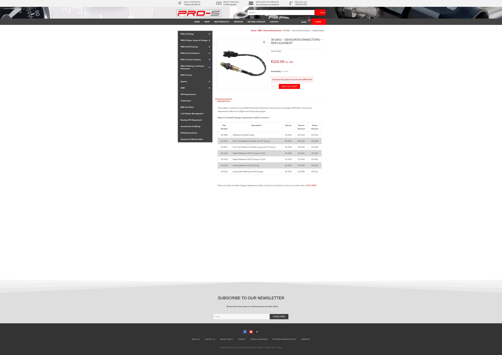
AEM (195, 87)
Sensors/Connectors (272, 30)
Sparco (195, 81)
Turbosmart (186, 101)
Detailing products (189, 133)
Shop (207, 22)
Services (238, 22)
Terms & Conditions (258, 339)
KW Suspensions (188, 94)
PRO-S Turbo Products (195, 59)
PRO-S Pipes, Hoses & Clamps (195, 40)
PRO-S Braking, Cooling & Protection (195, 67)
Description (223, 101)
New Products (221, 22)
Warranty (305, 339)
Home (197, 22)
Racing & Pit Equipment (191, 120)
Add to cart (289, 86)
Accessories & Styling (190, 126)
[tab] (223, 101)
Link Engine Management (192, 113)
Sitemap (241, 339)
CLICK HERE (311, 185)
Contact (274, 22)
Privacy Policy (226, 339)
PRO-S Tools (186, 75)
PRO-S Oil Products (195, 46)
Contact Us (210, 339)
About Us (196, 339)
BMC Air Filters (187, 107)
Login (318, 22)
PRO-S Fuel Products (195, 53)
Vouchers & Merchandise (192, 139)
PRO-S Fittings (195, 33)
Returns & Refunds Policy (284, 339)
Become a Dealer (256, 22)
